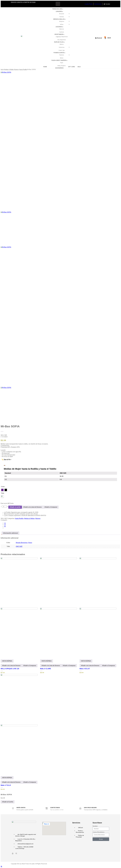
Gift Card (71, 66)
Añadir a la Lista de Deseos (32, 507)
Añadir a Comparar (50, 507)
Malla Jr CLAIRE (45, 668)
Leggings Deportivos (62, 36)
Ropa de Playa (59, 42)
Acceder (107, 4)
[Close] (4, 465)
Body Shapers (62, 65)
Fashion (61, 32)
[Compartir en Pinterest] (5, 526)
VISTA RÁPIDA (7, 661)
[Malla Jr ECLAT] (98, 607)
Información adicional (10, 533)
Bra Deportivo (62, 40)
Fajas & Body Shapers (58, 60)
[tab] (10, 533)
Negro (30, 542)
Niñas (61, 24)
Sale (79, 66)
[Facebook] (58, 4)
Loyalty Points (88, 4)
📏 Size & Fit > (6, 459)
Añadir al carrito (15, 507)
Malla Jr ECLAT (85, 668)
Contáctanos (97, 4)
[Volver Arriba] (1, 866)
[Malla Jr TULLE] (19, 723)
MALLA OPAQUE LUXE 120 (10, 668)
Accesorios (59, 68)
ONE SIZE (19, 546)
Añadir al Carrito (7, 802)
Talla (2, 493)
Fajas (61, 62)
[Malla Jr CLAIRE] (58, 607)
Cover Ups (62, 50)
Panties (62, 17)
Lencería (59, 11)
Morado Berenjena (21, 542)
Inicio (2, 69)
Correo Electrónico (98, 832)
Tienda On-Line (57, 9)
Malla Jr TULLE (6, 785)
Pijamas (61, 55)
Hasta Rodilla (23, 69)
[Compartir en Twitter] (5, 524)
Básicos (61, 29)
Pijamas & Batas (59, 52)
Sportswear (58, 34)
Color (3, 486)
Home (45, 66)
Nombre (95, 826)
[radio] (2, 490)
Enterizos (61, 47)
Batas (61, 58)
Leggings (59, 26)
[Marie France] (21, 38)
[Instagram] (63, 4)
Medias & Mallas (58, 19)
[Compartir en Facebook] (5, 523)
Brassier (61, 14)
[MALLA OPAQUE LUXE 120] (19, 607)
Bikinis (62, 44)
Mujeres (61, 21)
